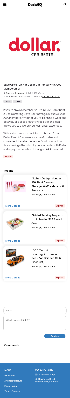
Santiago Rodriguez (15, 93)
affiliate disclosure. (51, 96)
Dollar (8, 101)
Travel (17, 101)
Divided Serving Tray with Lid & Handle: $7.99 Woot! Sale (47, 219)
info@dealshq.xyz (46, 374)
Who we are (9, 375)
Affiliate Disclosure (13, 380)
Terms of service (12, 391)
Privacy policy (10, 386)
